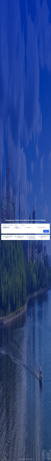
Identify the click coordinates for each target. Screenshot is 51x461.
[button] (42, 1)
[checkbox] (22, 225)
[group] (8, 227)
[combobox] (21, 228)
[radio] (5, 225)
